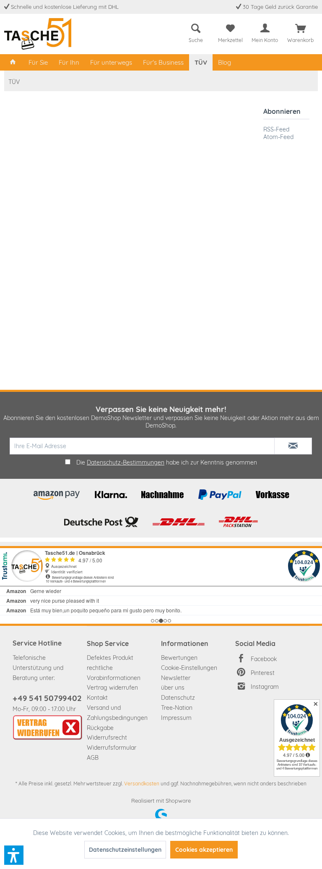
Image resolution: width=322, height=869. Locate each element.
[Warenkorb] (300, 28)
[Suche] (195, 28)
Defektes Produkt (110, 658)
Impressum (176, 718)
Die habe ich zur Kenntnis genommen (166, 462)
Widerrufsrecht (107, 737)
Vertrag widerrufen (112, 687)
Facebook (264, 659)
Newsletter (175, 678)
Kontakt (97, 697)
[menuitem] (195, 31)
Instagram (265, 686)
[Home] (12, 62)
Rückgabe (100, 728)
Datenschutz (178, 697)
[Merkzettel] (230, 28)
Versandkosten (141, 783)
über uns (172, 687)
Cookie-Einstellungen (189, 668)
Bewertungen (179, 658)
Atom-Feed (278, 137)
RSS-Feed (276, 129)
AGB (93, 757)
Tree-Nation (176, 707)
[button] (13, 855)
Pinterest (263, 673)
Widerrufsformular (111, 747)
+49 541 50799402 (47, 698)
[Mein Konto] (264, 28)
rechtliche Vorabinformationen (113, 673)
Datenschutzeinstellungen (125, 849)
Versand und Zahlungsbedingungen (117, 713)
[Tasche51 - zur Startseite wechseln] (37, 34)
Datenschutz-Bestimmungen (125, 462)
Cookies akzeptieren (204, 849)
